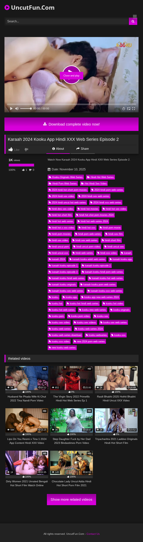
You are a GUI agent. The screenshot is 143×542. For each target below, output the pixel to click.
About (59, 148)
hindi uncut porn (60, 246)
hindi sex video (60, 240)
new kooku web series (64, 347)
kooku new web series (94, 309)
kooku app (71, 297)
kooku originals (121, 309)
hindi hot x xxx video (63, 227)
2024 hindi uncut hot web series (69, 202)
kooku (55, 297)
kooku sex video (60, 322)
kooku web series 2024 (90, 328)
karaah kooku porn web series (99, 284)
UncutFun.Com (32, 7)
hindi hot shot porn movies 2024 (96, 215)
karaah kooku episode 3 (64, 271)
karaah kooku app (122, 259)
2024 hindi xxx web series (107, 202)
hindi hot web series (62, 221)
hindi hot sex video (116, 208)
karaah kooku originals (64, 284)
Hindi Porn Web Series (64, 183)
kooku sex (102, 316)
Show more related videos (71, 499)
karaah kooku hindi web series (68, 278)
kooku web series (61, 328)
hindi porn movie (111, 227)
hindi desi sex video (62, 208)
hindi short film (113, 240)
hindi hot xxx (88, 227)
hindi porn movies (61, 233)
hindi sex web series (86, 240)
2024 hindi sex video (63, 196)
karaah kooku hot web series (107, 278)
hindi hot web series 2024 (94, 221)
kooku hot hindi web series (84, 303)
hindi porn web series (89, 233)
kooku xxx (119, 335)
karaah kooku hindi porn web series (104, 271)
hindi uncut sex (115, 246)
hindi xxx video (108, 252)
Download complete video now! (73, 124)
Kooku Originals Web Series (67, 177)
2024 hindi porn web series (108, 189)
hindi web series (84, 252)
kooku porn (58, 316)
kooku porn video (80, 316)
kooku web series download (66, 335)
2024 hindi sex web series (95, 196)
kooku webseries (98, 335)
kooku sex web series (115, 322)
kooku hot (57, 303)
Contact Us (93, 533)
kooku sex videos (86, 322)
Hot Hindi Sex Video (96, 183)
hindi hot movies (89, 208)
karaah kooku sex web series (67, 290)
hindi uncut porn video (88, 246)
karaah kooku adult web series (88, 259)
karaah (127, 252)
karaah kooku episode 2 (98, 265)
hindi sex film (115, 233)
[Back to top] (131, 531)
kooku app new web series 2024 (101, 297)
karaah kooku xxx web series (106, 290)
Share (84, 148)
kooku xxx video (60, 341)
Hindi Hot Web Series (102, 177)
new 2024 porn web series (91, 341)
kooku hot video (114, 303)
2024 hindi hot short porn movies (69, 189)
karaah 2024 (58, 259)
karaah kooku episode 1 (64, 265)
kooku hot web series (63, 309)
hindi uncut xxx (60, 252)
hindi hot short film (62, 215)
